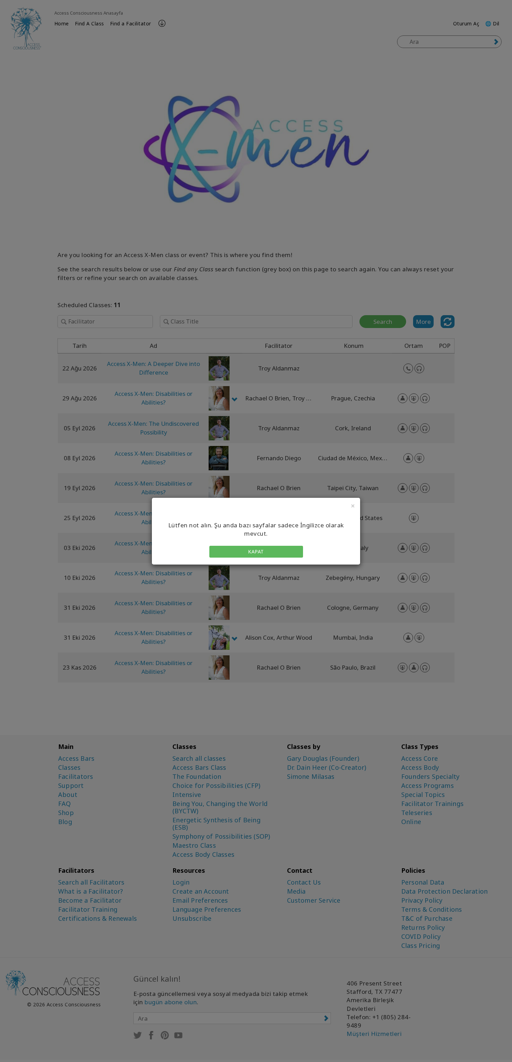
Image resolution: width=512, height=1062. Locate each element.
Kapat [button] (256, 551)
